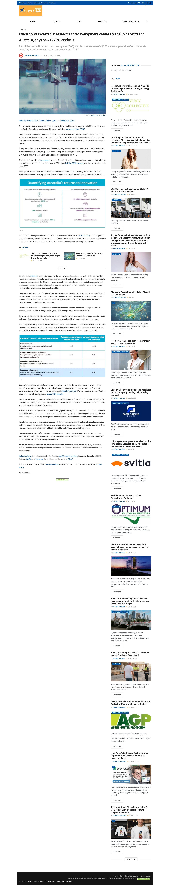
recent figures (44, 160)
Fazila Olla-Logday (119, 194)
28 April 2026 (131, 552)
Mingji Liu (65, 121)
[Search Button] (147, 22)
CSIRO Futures (84, 235)
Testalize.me (94, 115)
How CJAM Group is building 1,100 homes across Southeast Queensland (130, 653)
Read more (118, 129)
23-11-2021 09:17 (48, 55)
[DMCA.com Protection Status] (62, 479)
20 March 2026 (133, 707)
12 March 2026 (133, 761)
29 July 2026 (132, 194)
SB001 (26, 473)
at (114, 303)
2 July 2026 (81, 258)
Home (21, 29)
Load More (131, 859)
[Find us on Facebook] (147, 3)
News (32, 22)
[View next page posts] (64, 268)
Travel (80, 22)
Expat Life (102, 22)
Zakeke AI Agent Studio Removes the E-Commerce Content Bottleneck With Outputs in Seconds (129, 810)
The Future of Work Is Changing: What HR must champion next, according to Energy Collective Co (45, 256)
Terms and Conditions (41, 3)
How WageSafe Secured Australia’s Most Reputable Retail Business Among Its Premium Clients (129, 755)
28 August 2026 (37, 261)
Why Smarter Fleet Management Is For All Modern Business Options (130, 190)
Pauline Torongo (119, 94)
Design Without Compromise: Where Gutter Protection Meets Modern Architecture (130, 702)
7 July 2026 (131, 249)
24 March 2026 (132, 658)
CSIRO (35, 121)
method (33, 276)
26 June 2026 (131, 398)
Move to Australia (131, 22)
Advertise (22, 3)
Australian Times (119, 249)
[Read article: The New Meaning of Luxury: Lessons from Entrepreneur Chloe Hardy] (131, 360)
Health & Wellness (120, 558)
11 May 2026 (131, 449)
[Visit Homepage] (30, 10)
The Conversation (32, 55)
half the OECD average (74, 163)
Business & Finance (120, 99)
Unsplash (103, 115)
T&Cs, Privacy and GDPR (64, 881)
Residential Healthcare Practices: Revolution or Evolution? (126, 496)
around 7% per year (69, 391)
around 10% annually (55, 394)
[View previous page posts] (60, 268)
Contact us (52, 3)
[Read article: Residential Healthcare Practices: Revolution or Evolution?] (131, 514)
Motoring (117, 200)
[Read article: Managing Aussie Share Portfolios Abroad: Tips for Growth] (69, 256)
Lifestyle (56, 22)
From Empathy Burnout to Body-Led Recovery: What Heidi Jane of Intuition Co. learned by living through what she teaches (130, 140)
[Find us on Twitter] (150, 3)
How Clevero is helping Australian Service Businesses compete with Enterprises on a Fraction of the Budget (130, 601)
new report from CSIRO (75, 129)
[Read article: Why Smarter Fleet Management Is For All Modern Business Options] (131, 208)
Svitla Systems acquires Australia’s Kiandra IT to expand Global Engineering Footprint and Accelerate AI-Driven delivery (131, 444)
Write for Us (32, 881)
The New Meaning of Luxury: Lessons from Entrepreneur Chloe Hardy (130, 342)
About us (29, 3)
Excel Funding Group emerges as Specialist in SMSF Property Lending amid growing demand (131, 392)
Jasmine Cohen (44, 121)
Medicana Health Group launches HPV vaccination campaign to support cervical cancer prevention (130, 547)
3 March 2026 (133, 815)
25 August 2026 (132, 145)
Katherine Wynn (25, 121)
